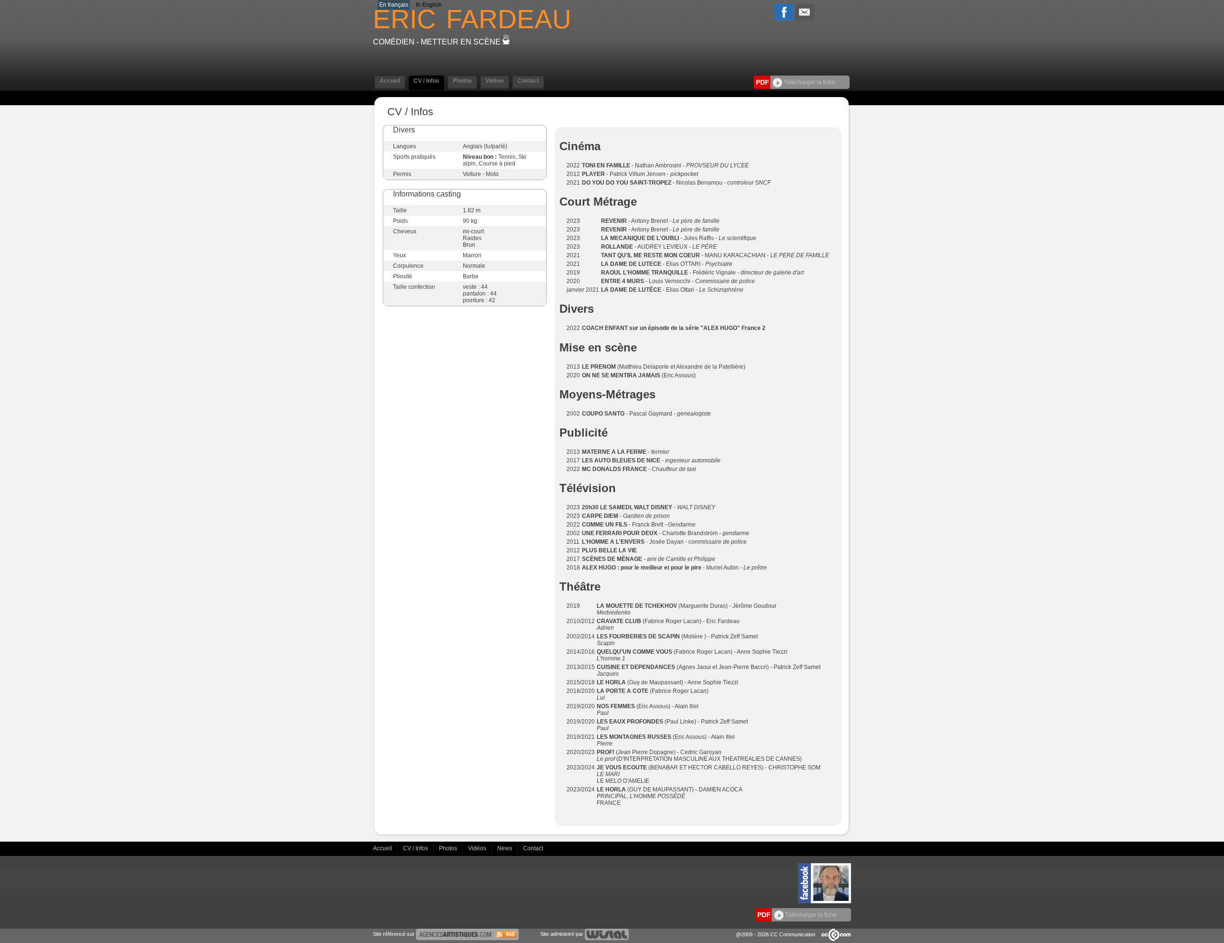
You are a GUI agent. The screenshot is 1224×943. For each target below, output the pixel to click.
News (505, 848)
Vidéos (478, 848)
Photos (449, 848)
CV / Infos (416, 848)
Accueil (383, 848)
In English (429, 4)
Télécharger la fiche (808, 82)
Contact (533, 848)
